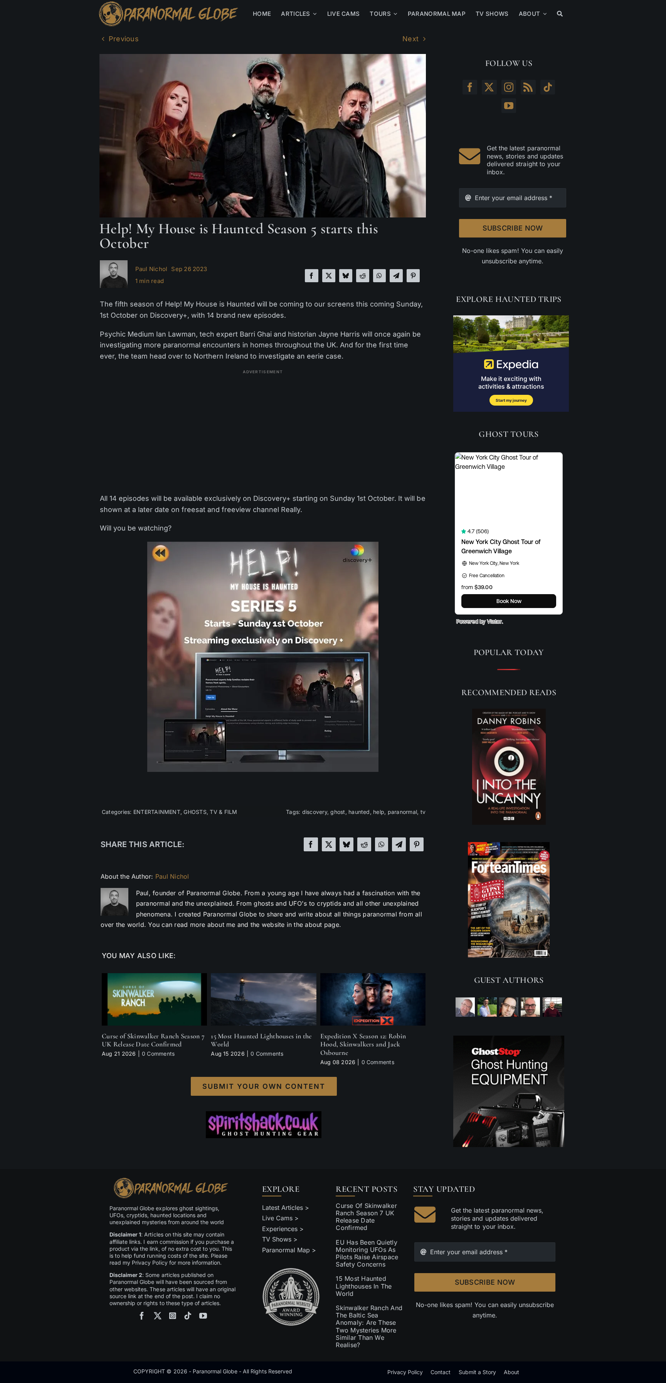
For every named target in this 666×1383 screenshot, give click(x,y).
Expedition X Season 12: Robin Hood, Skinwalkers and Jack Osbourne (363, 1044)
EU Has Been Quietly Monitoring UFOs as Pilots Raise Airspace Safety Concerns (367, 1253)
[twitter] (157, 1316)
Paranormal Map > (289, 1250)
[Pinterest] (413, 275)
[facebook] (142, 1316)
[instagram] (172, 1316)
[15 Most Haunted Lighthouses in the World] (263, 977)
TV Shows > (280, 1239)
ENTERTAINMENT (156, 812)
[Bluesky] (345, 275)
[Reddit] (362, 275)
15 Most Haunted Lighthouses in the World (261, 1040)
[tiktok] (188, 1316)
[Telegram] (396, 275)
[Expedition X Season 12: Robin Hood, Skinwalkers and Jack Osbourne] (373, 977)
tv (423, 812)
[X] (328, 275)
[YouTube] (508, 105)
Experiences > (283, 1229)
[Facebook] (311, 275)
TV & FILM (223, 812)
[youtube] (203, 1316)
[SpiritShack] (264, 1124)
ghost (337, 812)
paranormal (402, 812)
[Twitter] (489, 87)
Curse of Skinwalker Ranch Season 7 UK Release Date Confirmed (153, 1040)
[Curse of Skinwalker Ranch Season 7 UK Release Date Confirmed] (154, 977)
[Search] (560, 14)
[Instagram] (508, 87)
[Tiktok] (547, 87)
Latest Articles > (285, 1207)
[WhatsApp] (379, 275)
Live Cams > (280, 1218)
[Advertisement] (263, 431)
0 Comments (158, 1053)
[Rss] (528, 87)
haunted (359, 812)
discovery (314, 812)
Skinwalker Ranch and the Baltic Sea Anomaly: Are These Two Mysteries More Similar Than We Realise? (369, 1326)
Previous (124, 39)
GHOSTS (194, 812)
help (378, 812)
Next (410, 39)
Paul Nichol (151, 269)
